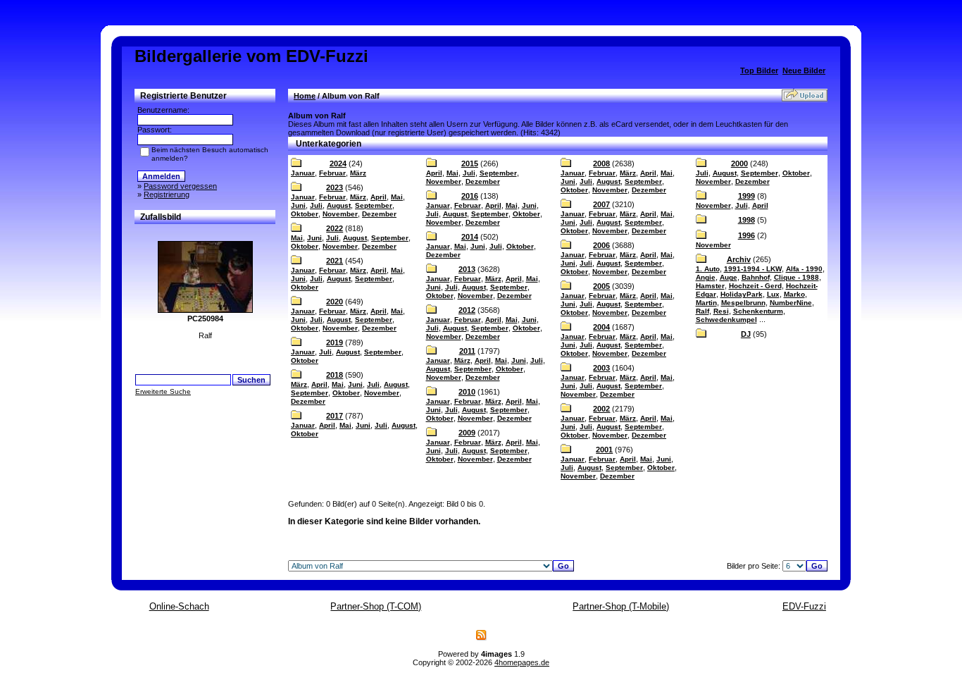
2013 (466, 269)
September (373, 205)
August (339, 205)
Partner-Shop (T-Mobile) (621, 606)
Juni (298, 205)
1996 (746, 235)
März (358, 173)
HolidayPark (741, 294)
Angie (706, 277)
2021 (334, 260)
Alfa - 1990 (804, 269)
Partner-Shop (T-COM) (375, 606)
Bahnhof (756, 277)
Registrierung (166, 194)
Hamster (710, 286)
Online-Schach (179, 606)
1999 (746, 196)
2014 (469, 237)
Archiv (739, 259)
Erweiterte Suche (163, 391)
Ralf (702, 311)
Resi (721, 311)
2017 (334, 416)
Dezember (379, 214)
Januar (303, 173)
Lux (773, 294)
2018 (334, 375)
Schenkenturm (758, 311)
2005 (601, 286)
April (378, 197)
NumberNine (791, 303)
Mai (397, 197)
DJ (746, 334)
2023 (334, 187)
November (340, 214)
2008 (601, 163)
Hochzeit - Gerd (755, 286)
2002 (601, 408)
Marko (794, 294)
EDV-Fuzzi (804, 606)
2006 (601, 245)
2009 (466, 432)
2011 (467, 351)
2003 (601, 368)
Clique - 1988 (796, 277)
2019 (334, 342)
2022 (334, 228)
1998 (746, 220)
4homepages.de (521, 662)
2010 (466, 392)
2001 (604, 449)
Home (305, 96)
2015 (469, 163)
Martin (706, 303)
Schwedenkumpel (726, 319)
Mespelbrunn (743, 303)
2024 (338, 163)
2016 (469, 196)
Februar (332, 173)
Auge (728, 277)
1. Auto (708, 269)
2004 (601, 327)
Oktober (304, 214)
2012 (466, 310)
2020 (334, 301)
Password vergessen (180, 186)
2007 (601, 204)
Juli (316, 205)
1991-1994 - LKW (753, 269)
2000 (739, 163)
